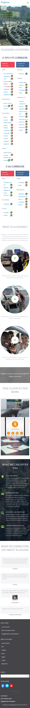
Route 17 (5, 106)
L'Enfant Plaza (22, 127)
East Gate (5, 215)
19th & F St (20, 199)
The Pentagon (22, 90)
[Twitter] (7, 685)
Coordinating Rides (12, 493)
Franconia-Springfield (8, 81)
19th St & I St (21, 124)
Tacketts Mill (6, 141)
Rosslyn (20, 93)
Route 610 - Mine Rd (8, 152)
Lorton (5, 86)
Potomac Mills (6, 133)
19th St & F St (21, 122)
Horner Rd (6, 120)
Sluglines (5, 2)
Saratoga (5, 92)
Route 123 (6, 136)
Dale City (5, 117)
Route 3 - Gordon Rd (8, 103)
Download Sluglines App (9, 14)
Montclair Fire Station (8, 122)
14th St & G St (21, 116)
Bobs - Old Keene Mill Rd (8, 73)
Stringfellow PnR (7, 190)
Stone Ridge (6, 212)
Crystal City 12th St (22, 82)
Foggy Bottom (21, 194)
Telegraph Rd (6, 144)
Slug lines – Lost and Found (15, 512)
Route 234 (6, 138)
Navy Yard (21, 130)
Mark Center (21, 73)
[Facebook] (3, 685)
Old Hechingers (7, 130)
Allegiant (13, 705)
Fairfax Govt (6, 187)
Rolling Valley (6, 89)
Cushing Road (6, 204)
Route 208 (6, 108)
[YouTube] (11, 685)
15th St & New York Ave (23, 119)
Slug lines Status (12, 476)
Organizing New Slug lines (15, 525)
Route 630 (6, 160)
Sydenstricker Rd (7, 94)
